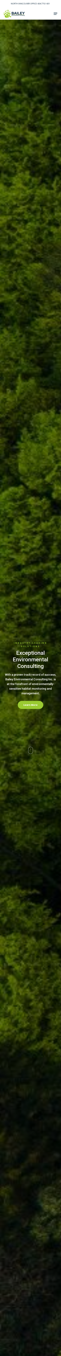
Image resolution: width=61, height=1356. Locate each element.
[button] (55, 13)
